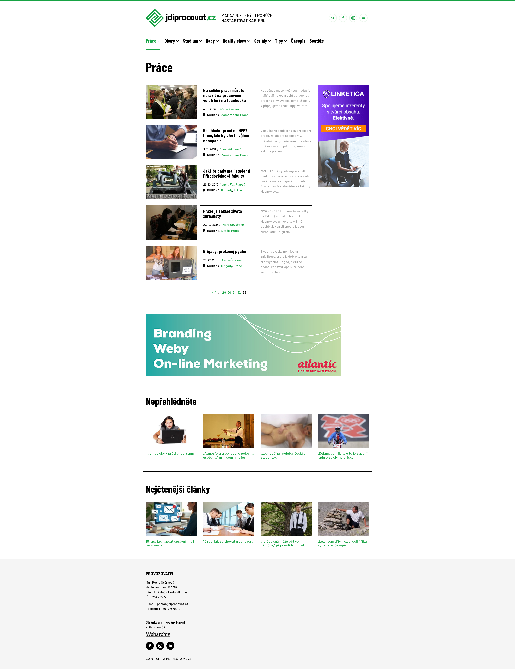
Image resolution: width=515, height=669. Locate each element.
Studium (191, 41)
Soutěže (317, 41)
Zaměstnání (230, 115)
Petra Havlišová (233, 224)
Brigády (226, 190)
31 (234, 292)
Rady (211, 41)
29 (224, 292)
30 (229, 292)
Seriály (261, 41)
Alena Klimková (230, 109)
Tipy (279, 41)
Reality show (235, 41)
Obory (170, 41)
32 (239, 292)
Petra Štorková (232, 260)
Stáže (225, 230)
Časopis (298, 41)
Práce (151, 41)
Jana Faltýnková (233, 184)
